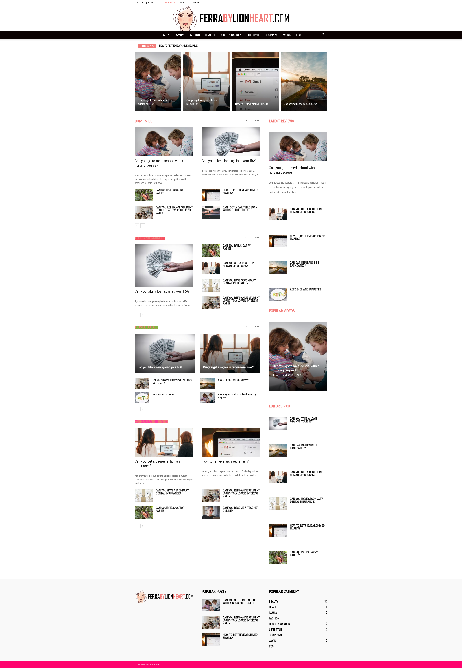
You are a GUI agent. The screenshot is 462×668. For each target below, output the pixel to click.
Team (276, 374)
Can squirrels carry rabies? (170, 191)
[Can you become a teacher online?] (211, 512)
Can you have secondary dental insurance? (239, 282)
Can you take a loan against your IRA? (229, 161)
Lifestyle (253, 35)
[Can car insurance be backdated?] (304, 81)
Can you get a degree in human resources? (238, 264)
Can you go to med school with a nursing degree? (240, 601)
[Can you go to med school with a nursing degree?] (158, 81)
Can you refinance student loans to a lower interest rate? (174, 210)
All (246, 120)
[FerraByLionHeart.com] (231, 18)
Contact (195, 2)
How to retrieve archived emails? (240, 191)
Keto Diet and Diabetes (163, 394)
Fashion (194, 35)
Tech (299, 35)
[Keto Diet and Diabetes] (142, 397)
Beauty (165, 35)
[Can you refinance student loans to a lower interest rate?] (144, 212)
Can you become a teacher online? (240, 509)
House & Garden (230, 35)
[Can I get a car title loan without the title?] (211, 212)
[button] (323, 35)
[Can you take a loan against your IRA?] (231, 141)
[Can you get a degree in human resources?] (206, 81)
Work (287, 35)
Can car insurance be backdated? (179, 45)
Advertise (183, 2)
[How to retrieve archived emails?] (255, 81)
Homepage (170, 2)
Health (210, 35)
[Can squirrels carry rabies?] (144, 195)
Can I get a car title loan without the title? (240, 209)
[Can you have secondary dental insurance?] (211, 285)
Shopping (271, 35)
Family (179, 35)
